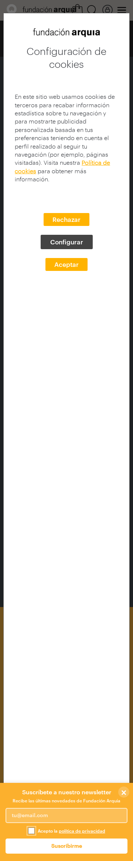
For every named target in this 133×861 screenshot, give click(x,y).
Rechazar (66, 219)
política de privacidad (82, 830)
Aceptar (66, 264)
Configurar (66, 241)
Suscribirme (66, 846)
